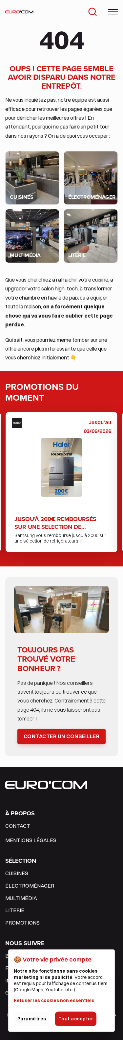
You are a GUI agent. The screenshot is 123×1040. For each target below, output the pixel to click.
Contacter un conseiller (62, 736)
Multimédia (21, 898)
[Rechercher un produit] (92, 11)
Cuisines (16, 873)
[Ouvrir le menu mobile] (113, 11)
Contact (17, 826)
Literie (14, 910)
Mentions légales (30, 840)
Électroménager (29, 885)
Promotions (22, 922)
